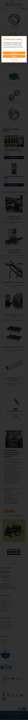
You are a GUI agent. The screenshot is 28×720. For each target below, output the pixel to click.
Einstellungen (14, 60)
